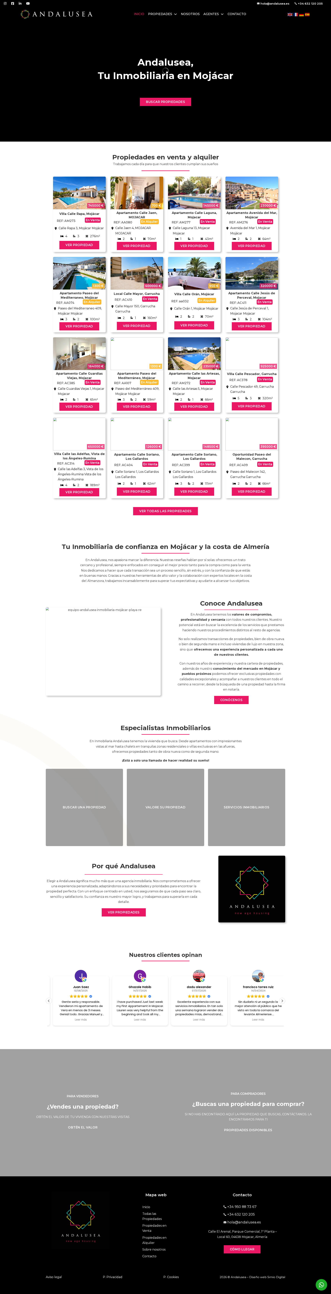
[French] (295, 14)
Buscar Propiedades (165, 102)
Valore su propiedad (166, 807)
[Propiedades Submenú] (175, 14)
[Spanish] (307, 14)
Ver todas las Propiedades (165, 511)
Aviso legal (54, 1277)
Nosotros (190, 14)
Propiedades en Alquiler (154, 1240)
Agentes (211, 14)
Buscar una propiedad (84, 807)
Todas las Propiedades (152, 1216)
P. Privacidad (112, 1277)
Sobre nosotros (154, 1249)
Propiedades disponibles (248, 1130)
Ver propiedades (124, 912)
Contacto (237, 14)
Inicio (139, 14)
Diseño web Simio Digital (267, 1277)
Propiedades (160, 14)
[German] (301, 14)
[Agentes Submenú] (222, 14)
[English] (290, 14)
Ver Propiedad (79, 245)
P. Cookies (171, 1277)
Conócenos (231, 700)
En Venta (93, 220)
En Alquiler (149, 221)
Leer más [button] (77, 1020)
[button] (282, 1001)
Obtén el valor (82, 1127)
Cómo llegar (242, 1249)
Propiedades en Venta (154, 1228)
